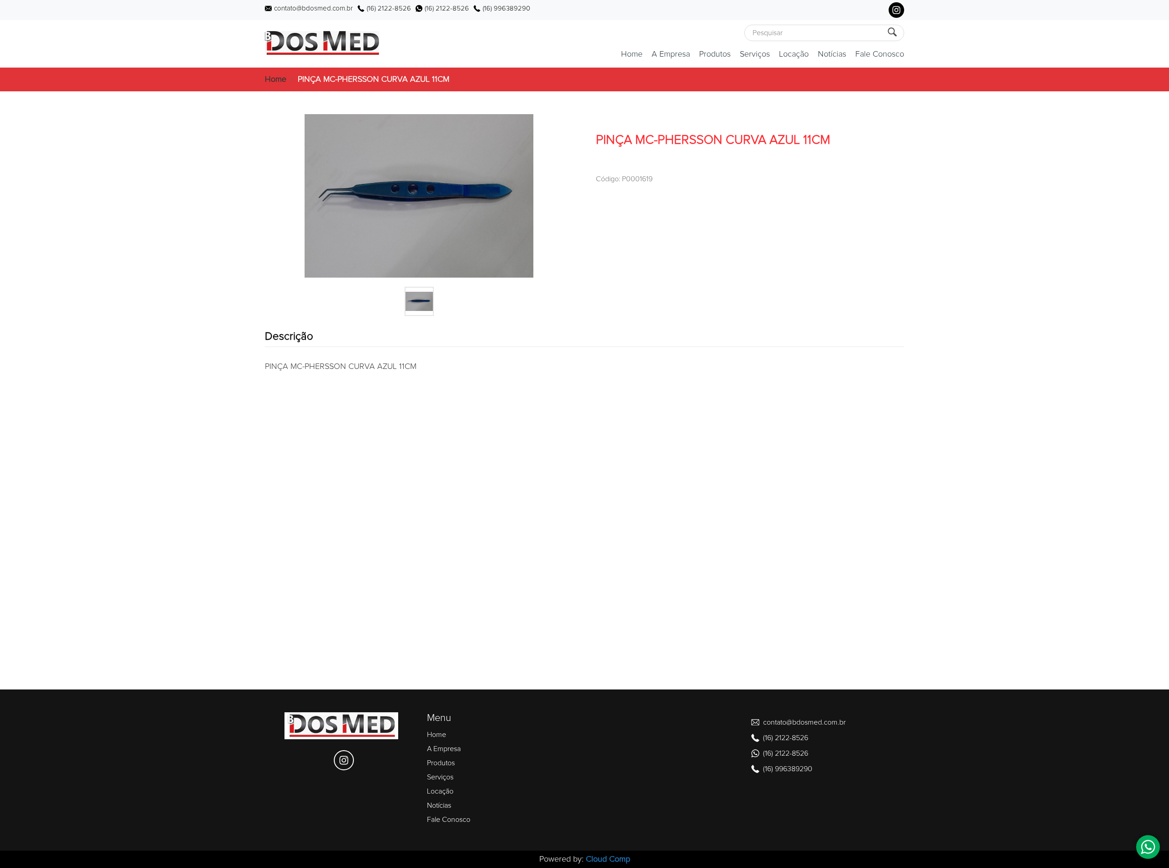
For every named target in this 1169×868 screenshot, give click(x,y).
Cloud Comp (608, 859)
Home (631, 54)
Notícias (832, 54)
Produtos (715, 54)
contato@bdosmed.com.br (313, 8)
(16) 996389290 (506, 8)
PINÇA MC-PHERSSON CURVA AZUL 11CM (373, 79)
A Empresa (671, 54)
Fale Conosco (879, 54)
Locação (794, 54)
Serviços (755, 54)
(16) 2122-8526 (389, 8)
